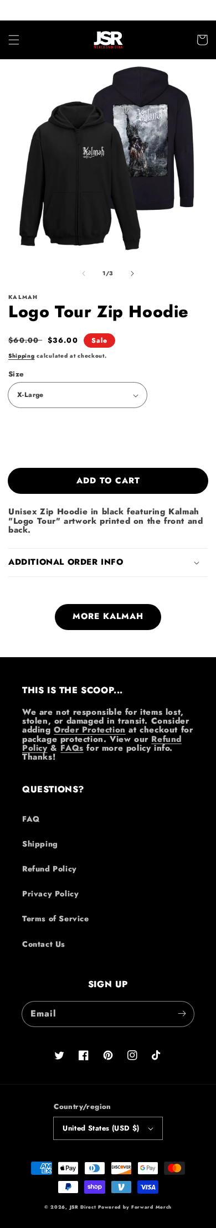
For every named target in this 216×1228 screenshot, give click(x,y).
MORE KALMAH (108, 616)
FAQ (31, 818)
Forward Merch (151, 1207)
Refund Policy (49, 868)
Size (16, 374)
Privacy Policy (50, 893)
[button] (14, 40)
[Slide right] (132, 273)
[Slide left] (83, 273)
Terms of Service (55, 918)
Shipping (21, 356)
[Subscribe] (181, 1014)
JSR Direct (83, 1207)
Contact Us (43, 944)
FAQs (71, 748)
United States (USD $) (101, 1128)
